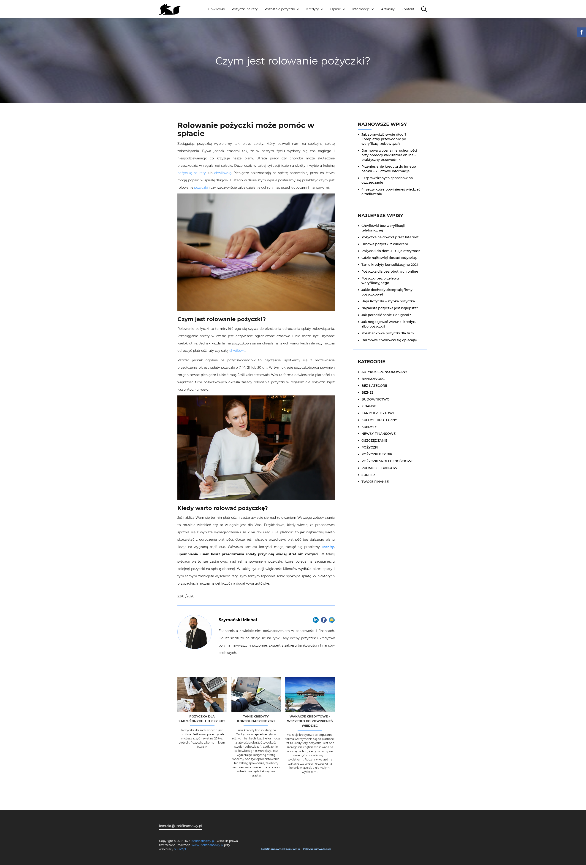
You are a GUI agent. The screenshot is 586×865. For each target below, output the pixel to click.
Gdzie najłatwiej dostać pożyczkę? (389, 258)
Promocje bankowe (380, 468)
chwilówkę (222, 173)
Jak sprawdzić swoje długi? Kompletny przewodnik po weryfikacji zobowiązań (383, 139)
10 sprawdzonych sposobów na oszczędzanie (387, 180)
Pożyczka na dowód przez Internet (390, 237)
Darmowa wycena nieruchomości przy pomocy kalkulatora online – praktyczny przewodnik (389, 155)
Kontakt (408, 9)
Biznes (367, 392)
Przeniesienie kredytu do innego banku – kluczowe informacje (388, 168)
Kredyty (369, 427)
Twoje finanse (375, 482)
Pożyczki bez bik (376, 454)
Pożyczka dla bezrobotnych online (389, 271)
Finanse (368, 406)
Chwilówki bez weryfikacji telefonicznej (383, 228)
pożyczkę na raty (191, 173)
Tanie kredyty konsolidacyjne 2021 (389, 265)
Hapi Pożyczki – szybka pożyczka (388, 301)
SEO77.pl (180, 849)
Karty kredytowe (378, 413)
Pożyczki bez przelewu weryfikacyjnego (380, 280)
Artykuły (388, 9)
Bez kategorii (374, 386)
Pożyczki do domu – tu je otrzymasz (390, 251)
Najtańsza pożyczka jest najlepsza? (389, 308)
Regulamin (292, 849)
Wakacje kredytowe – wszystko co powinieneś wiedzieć (310, 721)
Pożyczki (369, 447)
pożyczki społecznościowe (387, 461)
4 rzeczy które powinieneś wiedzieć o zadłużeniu (391, 191)
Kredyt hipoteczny (379, 420)
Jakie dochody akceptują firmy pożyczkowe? (386, 292)
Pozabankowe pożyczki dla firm (387, 333)
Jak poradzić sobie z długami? (386, 315)
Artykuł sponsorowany (384, 372)
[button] (282, 9)
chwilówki (237, 351)
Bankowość (373, 379)
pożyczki (201, 187)
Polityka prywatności (317, 849)
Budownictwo (375, 399)
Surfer (368, 475)
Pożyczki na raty (245, 9)
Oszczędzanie (374, 440)
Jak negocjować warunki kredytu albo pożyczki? (388, 324)
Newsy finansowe (378, 434)
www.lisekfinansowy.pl (207, 845)
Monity (328, 547)
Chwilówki (216, 9)
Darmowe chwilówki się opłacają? (389, 340)
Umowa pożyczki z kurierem (384, 244)
